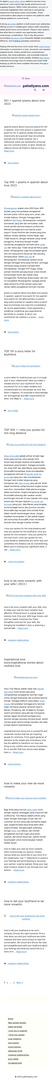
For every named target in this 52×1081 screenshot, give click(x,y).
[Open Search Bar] (35, 90)
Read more (9, 151)
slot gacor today (17, 38)
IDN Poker (17, 220)
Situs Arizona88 (11, 456)
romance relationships (18, 640)
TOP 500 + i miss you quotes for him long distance (24, 431)
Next (19, 982)
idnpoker (42, 7)
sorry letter (13, 410)
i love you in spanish (17, 1030)
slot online (11, 24)
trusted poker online (16, 1)
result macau (44, 46)
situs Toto (16, 830)
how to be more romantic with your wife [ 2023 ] (23, 582)
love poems (13, 163)
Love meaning (14, 1038)
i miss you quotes (16, 561)
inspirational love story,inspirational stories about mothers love (23, 662)
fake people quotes (17, 1022)
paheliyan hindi (15, 1051)
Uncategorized (15, 1063)
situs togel (32, 809)
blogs (10, 1018)
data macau (44, 58)
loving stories (14, 764)
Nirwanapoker (10, 208)
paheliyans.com (36, 86)
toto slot (28, 256)
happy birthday (15, 1026)
